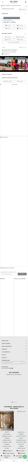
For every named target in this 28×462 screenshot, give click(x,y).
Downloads (4, 349)
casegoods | (14, 5)
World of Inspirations (7, 346)
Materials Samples (6, 343)
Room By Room (5, 340)
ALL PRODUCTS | (8, 5)
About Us (4, 354)
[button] (1, 6)
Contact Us (4, 357)
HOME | (2, 5)
